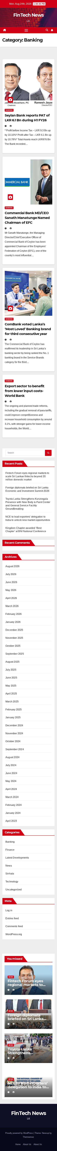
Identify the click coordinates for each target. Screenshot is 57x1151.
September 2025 (14, 654)
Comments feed (14, 926)
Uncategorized (13, 889)
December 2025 (14, 630)
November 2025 (14, 638)
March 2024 (12, 797)
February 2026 (13, 614)
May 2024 (10, 781)
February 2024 (13, 805)
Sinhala (9, 873)
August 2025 (12, 661)
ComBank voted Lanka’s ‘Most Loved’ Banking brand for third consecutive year (28, 329)
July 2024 (10, 765)
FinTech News (28, 15)
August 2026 (12, 566)
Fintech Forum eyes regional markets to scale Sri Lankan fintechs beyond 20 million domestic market (27, 476)
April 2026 (11, 598)
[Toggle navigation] (26, 30)
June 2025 (11, 677)
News (8, 865)
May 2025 (10, 685)
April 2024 (11, 789)
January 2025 (13, 717)
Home (18, 1144)
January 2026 (13, 622)
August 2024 (12, 757)
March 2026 (12, 606)
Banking (9, 110)
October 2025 (12, 646)
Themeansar (28, 1137)
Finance (9, 849)
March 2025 (12, 701)
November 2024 (14, 733)
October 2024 (12, 741)
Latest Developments (17, 857)
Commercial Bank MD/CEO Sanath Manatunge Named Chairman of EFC (27, 218)
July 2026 (10, 574)
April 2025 (11, 693)
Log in (8, 910)
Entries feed (12, 918)
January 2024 (13, 813)
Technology (11, 881)
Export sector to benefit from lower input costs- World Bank (24, 391)
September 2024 (14, 749)
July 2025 (10, 669)
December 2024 (14, 725)
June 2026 (11, 582)
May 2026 (10, 590)
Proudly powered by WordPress (19, 1133)
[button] (47, 30)
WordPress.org (13, 934)
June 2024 (11, 773)
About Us (27, 1144)
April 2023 (11, 821)
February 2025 (13, 709)
